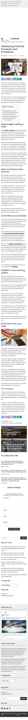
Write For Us (5, 1)
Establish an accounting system (10, 116)
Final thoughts (8, 119)
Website (5, 522)
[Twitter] (7, 708)
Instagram (16, 3)
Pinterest (4, 3)
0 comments (21, 55)
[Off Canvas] (2, 38)
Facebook (18, 1)
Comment (6, 498)
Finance (10, 421)
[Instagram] (10, 708)
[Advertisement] (14, 22)
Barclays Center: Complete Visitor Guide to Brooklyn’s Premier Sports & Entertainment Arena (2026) (14, 563)
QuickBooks (15, 266)
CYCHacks (15, 38)
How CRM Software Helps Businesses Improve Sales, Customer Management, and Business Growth (12, 463)
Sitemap (12, 1)
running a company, (9, 130)
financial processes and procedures (14, 423)
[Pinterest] (4, 708)
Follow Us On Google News (9, 5)
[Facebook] (2, 708)
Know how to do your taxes (9, 118)
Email (5, 516)
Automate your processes (9, 114)
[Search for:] (10, 538)
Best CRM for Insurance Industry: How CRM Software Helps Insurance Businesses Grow (13, 471)
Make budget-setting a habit (10, 111)
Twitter (10, 3)
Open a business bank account (10, 112)
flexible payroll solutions (15, 244)
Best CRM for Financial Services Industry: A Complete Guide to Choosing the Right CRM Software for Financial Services (14, 479)
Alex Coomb (4, 55)
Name (5, 510)
